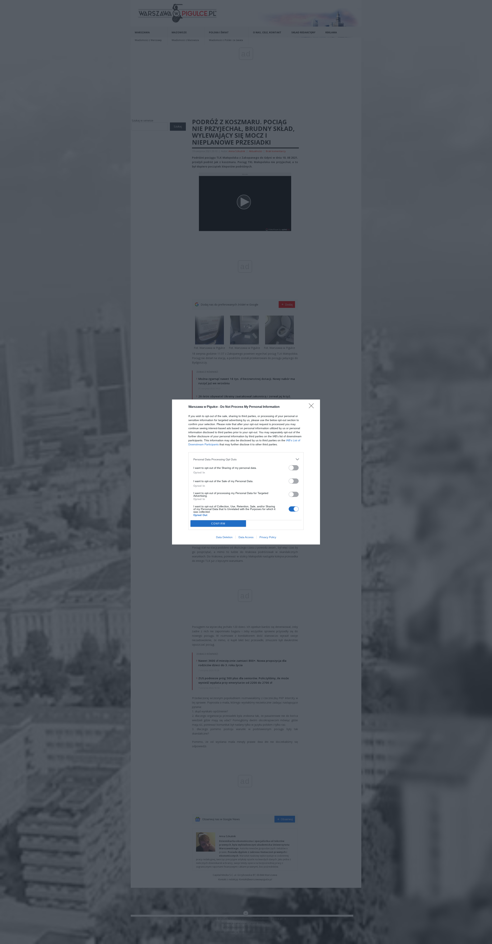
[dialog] (246, 472)
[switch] (294, 467)
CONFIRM (218, 523)
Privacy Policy (267, 537)
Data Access (246, 537)
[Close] (312, 407)
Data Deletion (224, 537)
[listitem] (246, 459)
